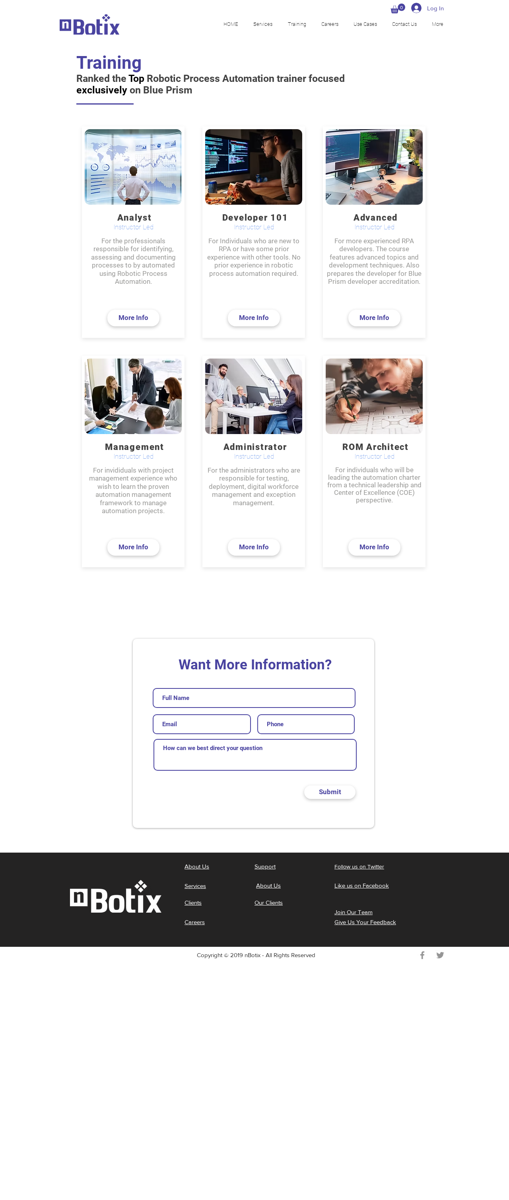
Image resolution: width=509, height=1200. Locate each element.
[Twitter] (440, 955)
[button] (397, 9)
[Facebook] (422, 955)
